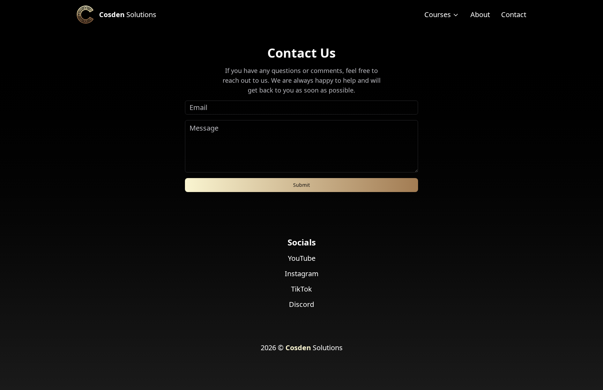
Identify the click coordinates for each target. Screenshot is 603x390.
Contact (513, 14)
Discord (301, 304)
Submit (301, 185)
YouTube (301, 258)
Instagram (302, 273)
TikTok (301, 289)
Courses (437, 14)
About (480, 14)
